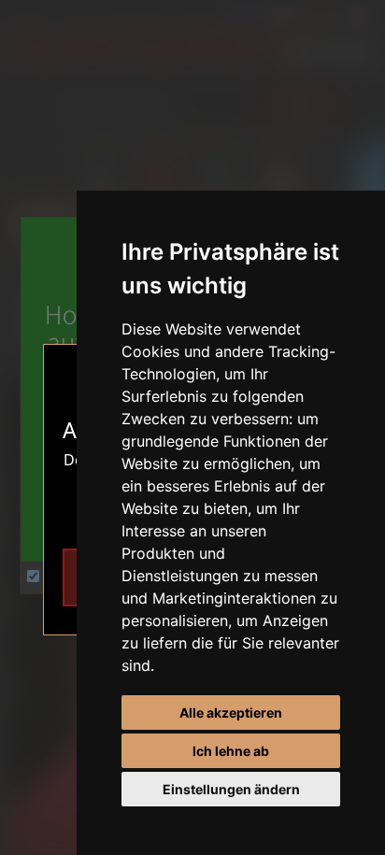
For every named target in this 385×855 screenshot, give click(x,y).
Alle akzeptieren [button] (230, 712)
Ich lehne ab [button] (230, 751)
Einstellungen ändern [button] (231, 789)
